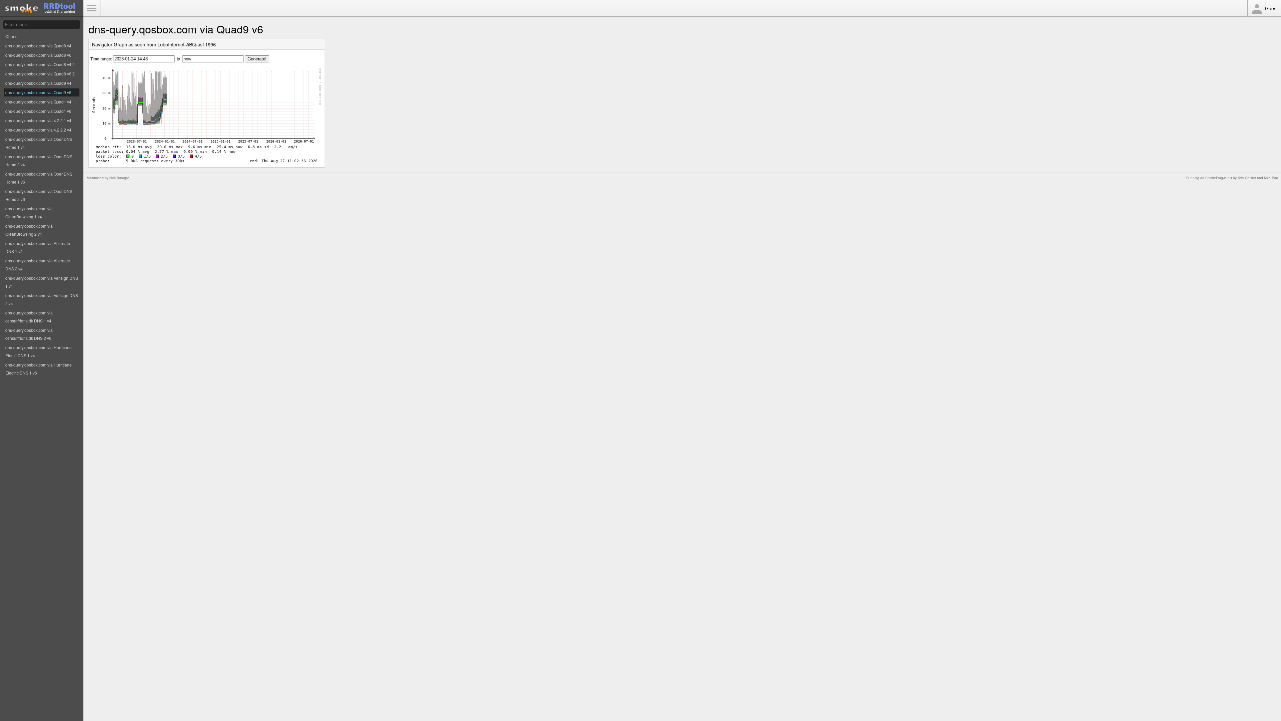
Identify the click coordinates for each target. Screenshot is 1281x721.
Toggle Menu (91, 8)
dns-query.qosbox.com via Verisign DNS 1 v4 (41, 282)
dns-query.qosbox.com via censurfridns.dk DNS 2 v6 (29, 334)
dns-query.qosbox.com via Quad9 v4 (38, 83)
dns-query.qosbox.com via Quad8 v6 (38, 55)
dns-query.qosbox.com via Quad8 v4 (38, 45)
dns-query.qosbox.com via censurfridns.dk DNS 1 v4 (29, 316)
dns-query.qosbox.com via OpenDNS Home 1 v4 (38, 143)
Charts (11, 36)
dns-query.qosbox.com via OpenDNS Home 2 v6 (38, 195)
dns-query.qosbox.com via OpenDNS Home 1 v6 (38, 178)
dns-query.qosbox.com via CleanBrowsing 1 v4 (29, 212)
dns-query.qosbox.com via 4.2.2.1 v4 (38, 120)
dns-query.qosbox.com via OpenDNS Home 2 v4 (38, 160)
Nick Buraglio (119, 178)
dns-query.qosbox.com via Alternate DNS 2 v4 (37, 264)
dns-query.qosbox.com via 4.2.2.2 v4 (38, 130)
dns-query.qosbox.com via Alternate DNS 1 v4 (37, 247)
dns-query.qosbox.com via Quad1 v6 (38, 111)
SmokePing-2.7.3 (1218, 178)
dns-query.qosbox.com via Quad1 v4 (38, 101)
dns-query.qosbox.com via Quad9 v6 (38, 92)
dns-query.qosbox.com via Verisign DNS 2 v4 (41, 299)
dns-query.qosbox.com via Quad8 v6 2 (40, 73)
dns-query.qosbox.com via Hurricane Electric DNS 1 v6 (38, 369)
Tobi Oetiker (1247, 178)
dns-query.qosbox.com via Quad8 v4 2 (40, 64)
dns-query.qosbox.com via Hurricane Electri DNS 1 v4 (38, 351)
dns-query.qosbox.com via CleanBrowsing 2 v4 (29, 230)
